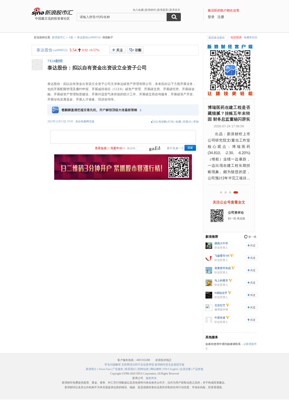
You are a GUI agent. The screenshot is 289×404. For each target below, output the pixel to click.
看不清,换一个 (175, 148)
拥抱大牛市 (221, 243)
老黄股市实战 (222, 268)
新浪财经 (150, 9)
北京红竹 (219, 305)
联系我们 (130, 369)
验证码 (131, 148)
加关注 (251, 245)
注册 (220, 17)
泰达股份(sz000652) (88, 37)
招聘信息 (143, 369)
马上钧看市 (221, 280)
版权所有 (151, 378)
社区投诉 (236, 37)
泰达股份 (44, 50)
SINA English (170, 369)
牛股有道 (219, 317)
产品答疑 (198, 369)
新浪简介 (91, 369)
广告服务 (117, 369)
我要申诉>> (117, 148)
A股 (70, 37)
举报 (196, 121)
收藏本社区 (250, 37)
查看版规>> (102, 148)
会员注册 (185, 369)
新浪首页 (174, 9)
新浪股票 (162, 9)
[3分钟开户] (123, 178)
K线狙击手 (220, 292)
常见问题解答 (113, 364)
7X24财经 (55, 61)
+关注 (117, 49)
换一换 (252, 236)
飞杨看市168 (221, 255)
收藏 (178, 121)
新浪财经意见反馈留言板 (169, 364)
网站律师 (155, 369)
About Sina (104, 369)
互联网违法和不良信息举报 (137, 364)
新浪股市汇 (58, 37)
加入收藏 (138, 9)
